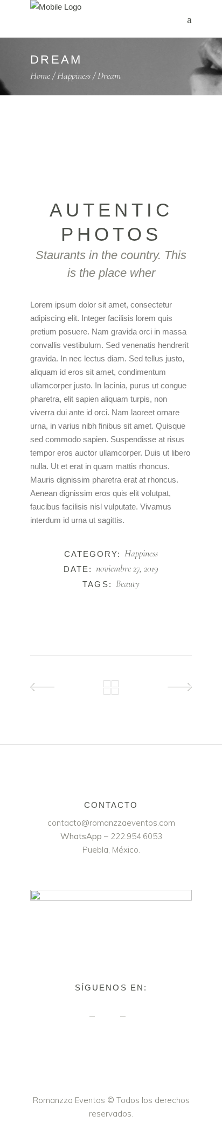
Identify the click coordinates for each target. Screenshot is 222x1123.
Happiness (74, 75)
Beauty (128, 583)
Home (40, 75)
